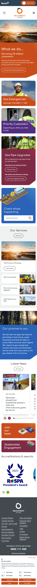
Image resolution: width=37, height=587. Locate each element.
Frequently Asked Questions (25, 522)
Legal (21, 529)
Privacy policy (32, 557)
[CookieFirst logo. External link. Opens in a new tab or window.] (2, 559)
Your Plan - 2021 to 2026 (9, 524)
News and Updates (26, 518)
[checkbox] (3, 572)
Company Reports (7, 518)
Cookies (22, 531)
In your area (5, 541)
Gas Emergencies (7, 529)
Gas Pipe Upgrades (7, 532)
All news (18, 369)
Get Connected (6, 538)
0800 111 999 (18, 549)
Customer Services (7, 521)
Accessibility (24, 526)
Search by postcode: (12, 218)
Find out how (11, 169)
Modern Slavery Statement (25, 538)
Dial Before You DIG (7, 535)
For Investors (24, 534)
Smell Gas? (28, 3)
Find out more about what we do (13, 70)
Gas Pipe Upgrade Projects (15, 179)
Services (18, 236)
